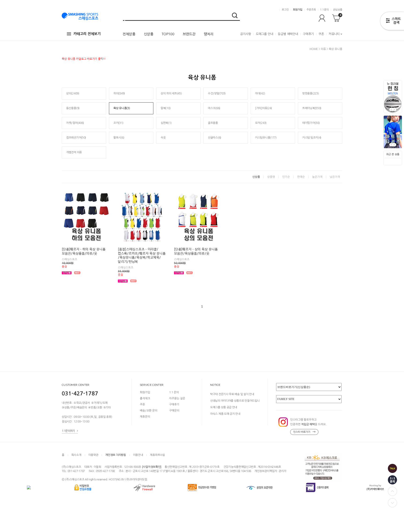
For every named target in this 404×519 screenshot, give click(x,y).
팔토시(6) (118, 137)
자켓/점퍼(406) (75, 123)
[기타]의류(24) (263, 108)
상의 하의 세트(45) (171, 93)
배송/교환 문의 (148, 410)
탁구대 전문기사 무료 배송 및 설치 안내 (232, 394)
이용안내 (138, 455)
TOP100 (168, 34)
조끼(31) (118, 123)
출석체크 (145, 398)
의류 (323, 49)
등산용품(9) (72, 108)
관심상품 (337, 9)
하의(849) (119, 93)
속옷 (163, 137)
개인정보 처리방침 (115, 455)
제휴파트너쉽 (157, 455)
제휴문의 (145, 416)
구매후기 (308, 34)
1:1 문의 (174, 392)
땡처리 (208, 34)
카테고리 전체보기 (87, 34)
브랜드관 (189, 34)
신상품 (148, 34)
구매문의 (174, 410)
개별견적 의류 (74, 152)
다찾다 (392, 22)
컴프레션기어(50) (76, 137)
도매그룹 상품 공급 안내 (223, 407)
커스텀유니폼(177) (266, 137)
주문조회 (311, 9)
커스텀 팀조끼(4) (311, 137)
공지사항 (245, 34)
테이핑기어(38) (311, 123)
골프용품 (213, 123)
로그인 (285, 9)
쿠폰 (321, 34)
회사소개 (76, 455)
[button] (394, 109)
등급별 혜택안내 (288, 34)
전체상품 (129, 34)
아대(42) (260, 93)
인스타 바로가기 (301, 432)
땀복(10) (165, 108)
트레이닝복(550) (311, 108)
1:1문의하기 (68, 431)
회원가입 (297, 9)
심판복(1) (166, 123)
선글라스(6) (214, 137)
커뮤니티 (334, 34)
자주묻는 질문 (177, 398)
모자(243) (261, 123)
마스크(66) (214, 108)
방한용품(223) (310, 93)
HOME (314, 49)
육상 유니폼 (335, 49)
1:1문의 (324, 9)
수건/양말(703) (217, 93)
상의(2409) (72, 93)
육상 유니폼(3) (121, 108)
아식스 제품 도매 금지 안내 (225, 413)
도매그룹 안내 (264, 34)
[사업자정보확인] (151, 467)
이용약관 (93, 455)
